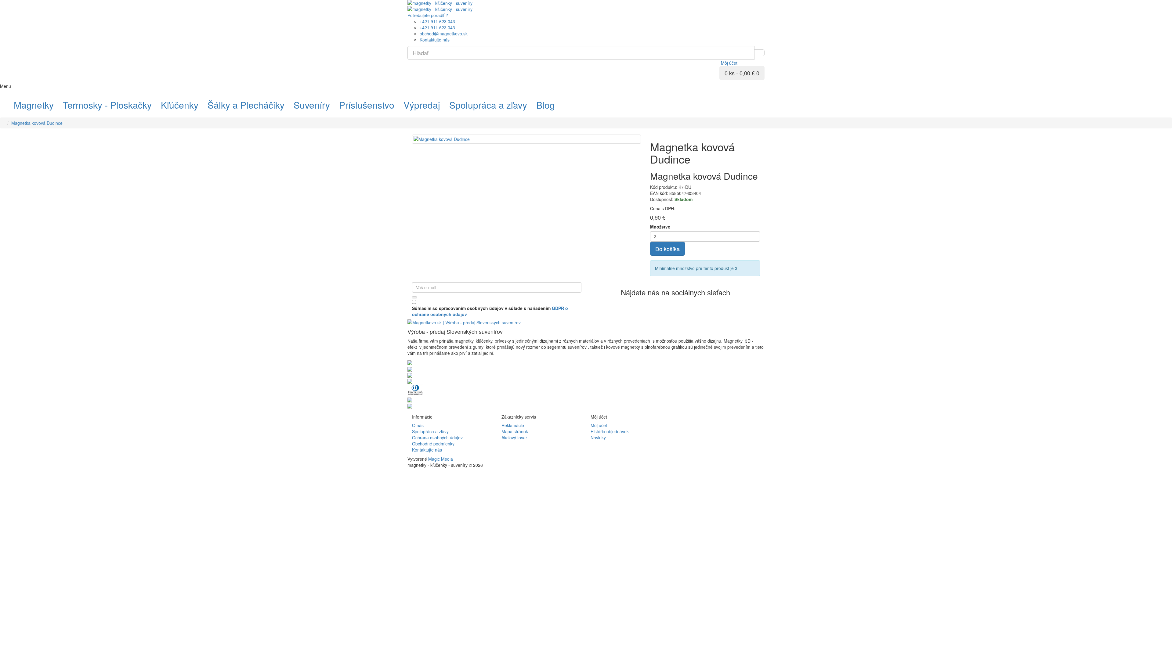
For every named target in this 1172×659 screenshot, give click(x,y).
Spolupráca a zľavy (430, 431)
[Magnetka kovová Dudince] (526, 139)
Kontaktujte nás (427, 450)
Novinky (598, 437)
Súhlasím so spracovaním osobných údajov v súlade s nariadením (490, 311)
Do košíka (667, 249)
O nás (418, 425)
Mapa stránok (514, 431)
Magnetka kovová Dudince (37, 123)
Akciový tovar (514, 437)
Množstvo (660, 227)
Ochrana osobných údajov (437, 437)
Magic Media (440, 459)
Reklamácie (512, 425)
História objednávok (610, 431)
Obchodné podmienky (433, 444)
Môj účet (599, 425)
